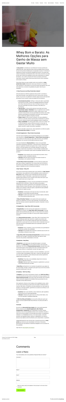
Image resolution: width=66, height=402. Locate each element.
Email (17, 375)
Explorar (41, 2)
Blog (16, 337)
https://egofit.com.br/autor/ (28, 327)
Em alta (32, 2)
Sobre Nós (62, 2)
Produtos (57, 2)
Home (45, 2)
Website (18, 380)
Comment (18, 357)
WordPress (61, 399)
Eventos (37, 2)
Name (18, 369)
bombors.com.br (5, 2)
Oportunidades (51, 2)
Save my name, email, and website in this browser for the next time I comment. (32, 386)
